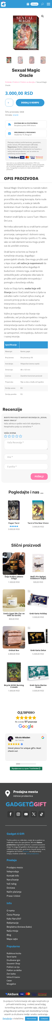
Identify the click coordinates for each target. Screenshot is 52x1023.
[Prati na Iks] (34, 814)
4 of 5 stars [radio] (16, 436)
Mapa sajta (12, 938)
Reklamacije (13, 922)
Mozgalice (11, 983)
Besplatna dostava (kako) (19, 926)
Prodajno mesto (15, 867)
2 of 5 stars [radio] (9, 436)
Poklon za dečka (14, 970)
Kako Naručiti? (14, 918)
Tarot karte (11, 956)
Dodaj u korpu (30, 102)
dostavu (26, 851)
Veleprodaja (13, 871)
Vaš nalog (11, 883)
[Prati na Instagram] (18, 814)
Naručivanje (13, 879)
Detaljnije (7, 1018)
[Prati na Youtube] (26, 814)
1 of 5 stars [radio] (5, 436)
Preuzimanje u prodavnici (25, 132)
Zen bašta (11, 973)
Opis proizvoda (21, 178)
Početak (8, 82)
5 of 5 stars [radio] (20, 436)
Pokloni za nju (13, 967)
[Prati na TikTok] (41, 814)
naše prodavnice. (32, 853)
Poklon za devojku (28, 82)
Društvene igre (13, 960)
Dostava (11, 887)
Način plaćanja (14, 891)
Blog (9, 934)
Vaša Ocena (10, 433)
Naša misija (12, 930)
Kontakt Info (13, 875)
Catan (9, 980)
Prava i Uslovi (13, 895)
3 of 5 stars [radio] (13, 436)
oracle (15, 115)
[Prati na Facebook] (10, 814)
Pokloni (16, 82)
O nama (11, 910)
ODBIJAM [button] (44, 1018)
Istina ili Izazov (13, 977)
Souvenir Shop (13, 963)
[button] (42, 16)
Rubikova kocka (14, 953)
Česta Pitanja (13, 914)
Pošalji (39, 476)
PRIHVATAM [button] (31, 1018)
